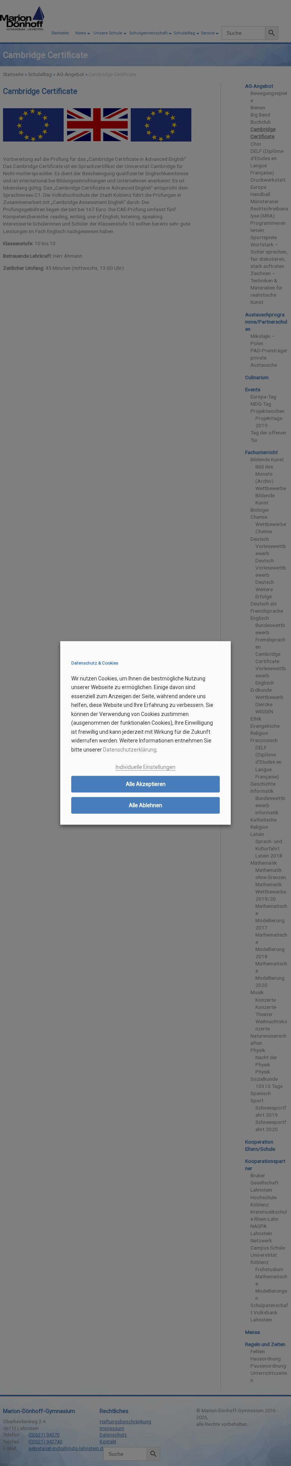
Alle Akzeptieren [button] (146, 784)
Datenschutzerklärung (129, 750)
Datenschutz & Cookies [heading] (94, 663)
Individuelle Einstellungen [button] (145, 767)
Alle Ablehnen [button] (145, 805)
